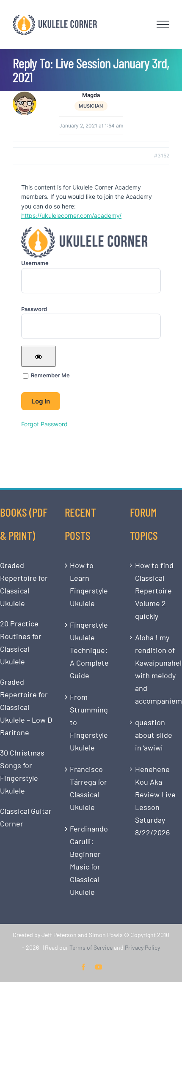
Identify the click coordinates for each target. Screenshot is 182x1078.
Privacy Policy (142, 947)
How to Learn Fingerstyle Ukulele (89, 584)
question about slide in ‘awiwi (153, 735)
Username (35, 263)
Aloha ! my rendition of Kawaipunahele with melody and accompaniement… (156, 669)
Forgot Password (44, 424)
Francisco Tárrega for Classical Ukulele (88, 788)
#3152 (161, 155)
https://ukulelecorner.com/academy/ (71, 215)
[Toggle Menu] (163, 24)
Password (34, 309)
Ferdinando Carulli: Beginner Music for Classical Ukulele (89, 860)
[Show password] (38, 356)
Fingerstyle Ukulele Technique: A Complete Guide (89, 650)
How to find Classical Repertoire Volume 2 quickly (154, 590)
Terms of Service (91, 947)
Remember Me (50, 375)
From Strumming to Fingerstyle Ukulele (89, 722)
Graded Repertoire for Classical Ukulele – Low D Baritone (26, 707)
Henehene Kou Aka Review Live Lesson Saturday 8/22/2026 (155, 800)
